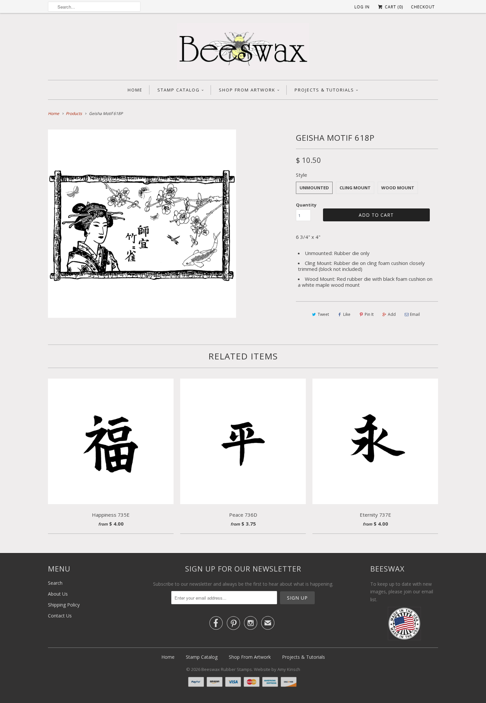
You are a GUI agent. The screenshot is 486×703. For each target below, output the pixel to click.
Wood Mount (397, 188)
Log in (362, 7)
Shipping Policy (64, 605)
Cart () (393, 7)
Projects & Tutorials (324, 90)
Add (392, 314)
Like (346, 314)
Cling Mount (355, 188)
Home (135, 90)
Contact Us (60, 615)
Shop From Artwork (247, 90)
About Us (58, 594)
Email (415, 314)
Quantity (306, 205)
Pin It (369, 314)
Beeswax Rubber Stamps (226, 669)
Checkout (423, 7)
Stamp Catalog (178, 90)
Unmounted (314, 188)
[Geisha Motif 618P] (142, 223)
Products (74, 113)
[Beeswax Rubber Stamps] (243, 48)
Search (55, 583)
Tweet (323, 314)
